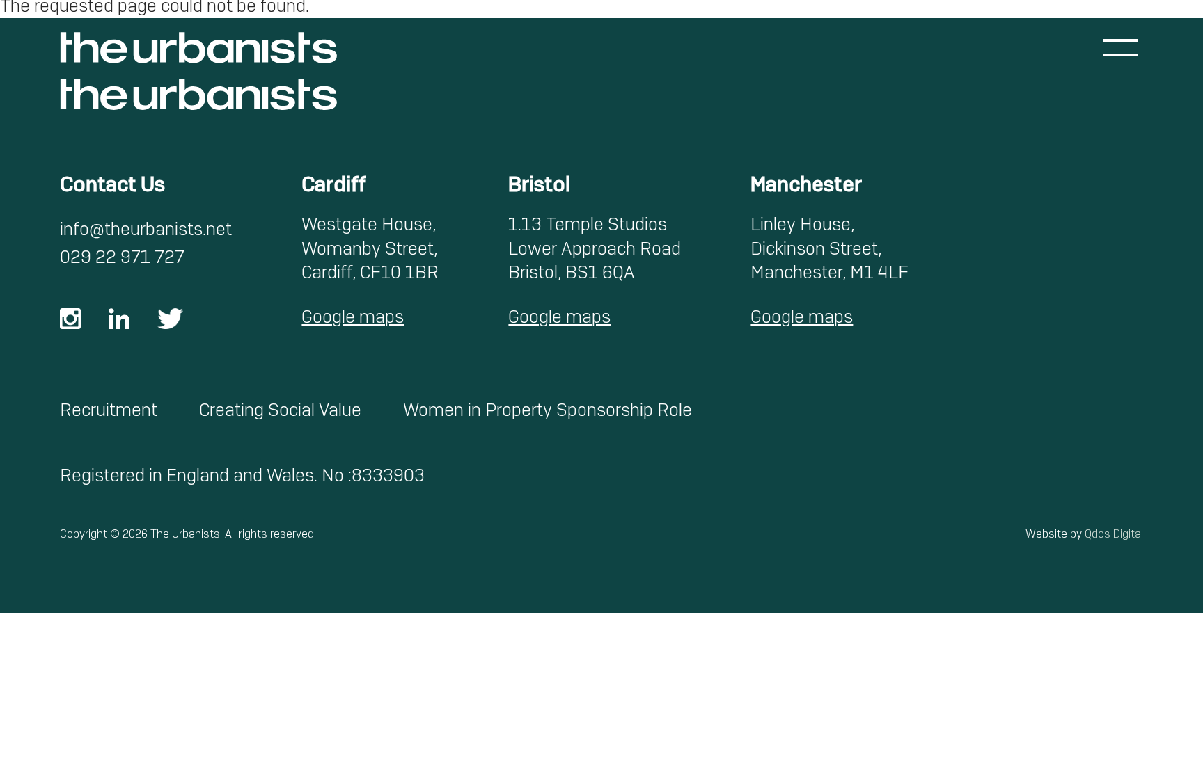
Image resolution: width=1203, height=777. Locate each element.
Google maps (352, 316)
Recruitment (108, 410)
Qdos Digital (1114, 534)
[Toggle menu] (1120, 47)
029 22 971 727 (122, 257)
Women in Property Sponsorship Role (547, 410)
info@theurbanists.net (146, 229)
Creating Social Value (280, 410)
